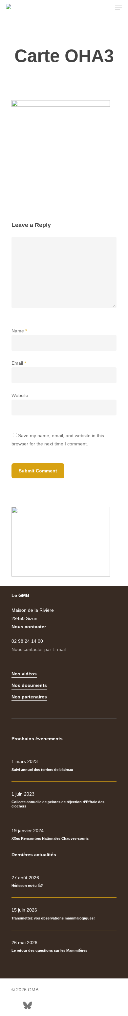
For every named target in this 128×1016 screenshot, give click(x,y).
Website (19, 395)
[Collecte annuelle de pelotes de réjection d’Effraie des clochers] (64, 800)
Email (18, 363)
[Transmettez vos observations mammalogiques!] (64, 914)
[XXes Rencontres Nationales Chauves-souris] (64, 834)
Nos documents (29, 685)
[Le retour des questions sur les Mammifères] (64, 946)
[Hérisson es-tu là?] (64, 881)
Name (19, 330)
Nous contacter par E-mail (38, 649)
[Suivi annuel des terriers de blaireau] (64, 765)
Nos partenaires (29, 696)
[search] (105, 8)
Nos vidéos (24, 673)
